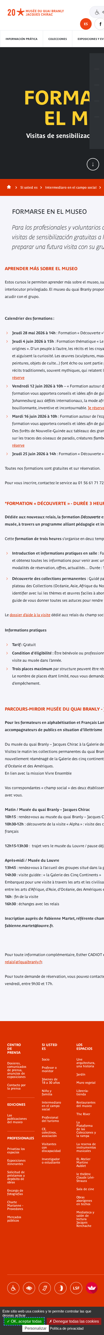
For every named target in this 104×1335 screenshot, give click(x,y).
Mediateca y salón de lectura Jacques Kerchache (85, 1219)
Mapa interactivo (96, 125)
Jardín (80, 1074)
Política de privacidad (66, 1328)
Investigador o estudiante (51, 1160)
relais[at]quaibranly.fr (23, 962)
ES (86, 24)
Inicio (8, 187)
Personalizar (35, 1328)
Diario (96, 93)
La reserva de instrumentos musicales (86, 1147)
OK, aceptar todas (26, 1321)
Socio (45, 1059)
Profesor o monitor (49, 1069)
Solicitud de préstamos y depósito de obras (16, 1177)
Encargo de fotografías (15, 1192)
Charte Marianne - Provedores (15, 1206)
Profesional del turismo (50, 1119)
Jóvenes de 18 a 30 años (51, 1081)
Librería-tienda (82, 1092)
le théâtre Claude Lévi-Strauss (85, 1177)
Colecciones (57, 38)
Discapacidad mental (60, 1288)
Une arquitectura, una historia (85, 1063)
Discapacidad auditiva (45, 1288)
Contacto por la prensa (16, 1086)
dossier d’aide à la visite (30, 615)
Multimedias (96, 109)
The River (83, 1114)
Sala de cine (85, 1189)
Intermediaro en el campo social (71, 187)
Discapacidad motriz (13, 1288)
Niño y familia (47, 1092)
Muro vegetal (86, 1082)
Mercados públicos (14, 1219)
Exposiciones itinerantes (16, 1162)
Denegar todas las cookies (75, 1321)
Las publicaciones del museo (17, 1119)
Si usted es (28, 187)
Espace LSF (76, 1288)
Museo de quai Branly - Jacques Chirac (41, 12)
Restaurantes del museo (86, 1104)
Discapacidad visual (29, 1288)
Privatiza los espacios (16, 1150)
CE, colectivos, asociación (49, 1132)
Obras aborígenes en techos (84, 1201)
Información (96, 77)
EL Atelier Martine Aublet (83, 1162)
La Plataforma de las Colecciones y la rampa (86, 1129)
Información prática (21, 38)
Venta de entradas (96, 61)
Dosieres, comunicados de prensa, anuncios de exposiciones (16, 1070)
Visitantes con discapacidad (51, 1147)
